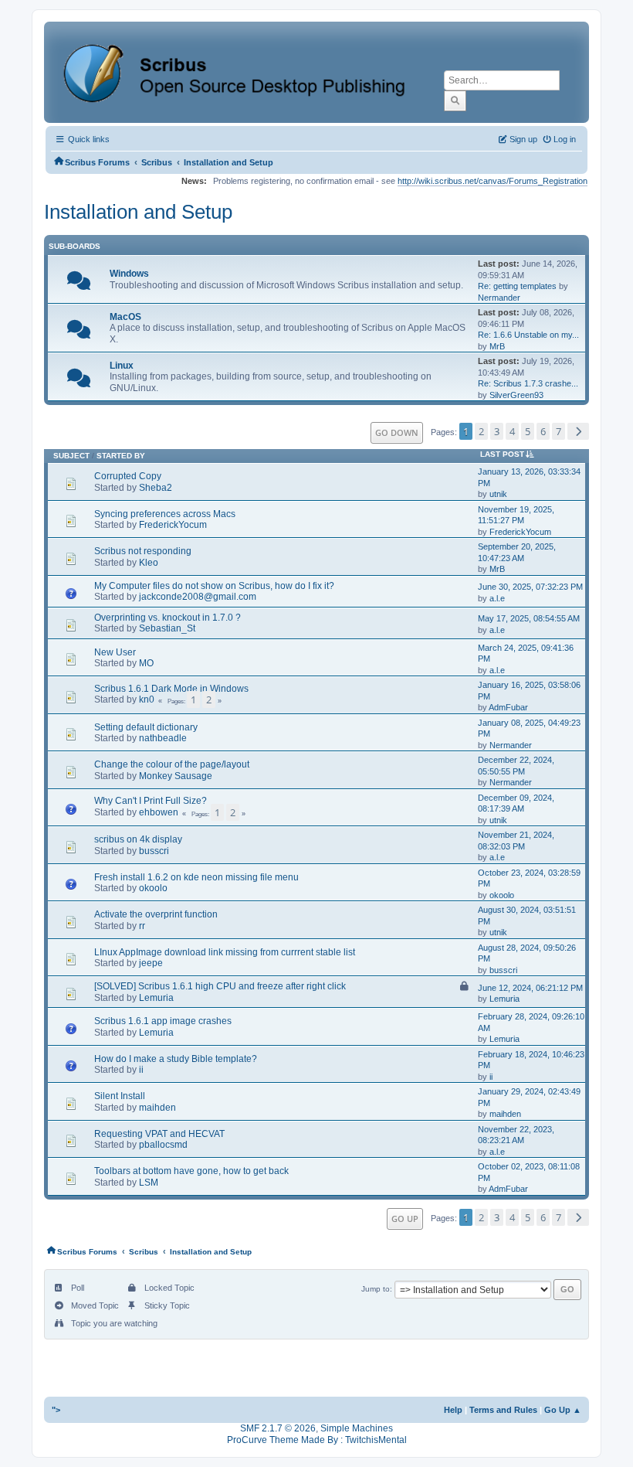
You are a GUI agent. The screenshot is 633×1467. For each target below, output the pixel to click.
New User (115, 652)
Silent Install (119, 1096)
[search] (455, 100)
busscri (154, 851)
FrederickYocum (173, 524)
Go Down (396, 432)
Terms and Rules (503, 1409)
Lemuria (156, 997)
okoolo (153, 888)
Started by (120, 455)
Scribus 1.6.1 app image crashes (163, 1021)
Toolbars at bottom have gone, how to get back (191, 1171)
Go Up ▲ (562, 1409)
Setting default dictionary (146, 727)
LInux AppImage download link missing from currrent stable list (224, 952)
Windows (129, 273)
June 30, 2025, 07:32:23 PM (530, 586)
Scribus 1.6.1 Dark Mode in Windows (171, 688)
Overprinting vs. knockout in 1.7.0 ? (167, 617)
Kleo (148, 562)
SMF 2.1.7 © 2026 (278, 1428)
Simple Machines (356, 1428)
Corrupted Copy (127, 476)
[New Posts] (78, 284)
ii (141, 1069)
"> (56, 1409)
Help (453, 1409)
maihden (157, 1107)
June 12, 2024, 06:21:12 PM (530, 987)
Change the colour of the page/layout (171, 764)
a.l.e (497, 598)
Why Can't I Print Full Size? (150, 800)
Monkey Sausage (175, 776)
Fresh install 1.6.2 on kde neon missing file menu (196, 877)
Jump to (375, 1289)
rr (142, 926)
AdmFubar (508, 707)
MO (146, 663)
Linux (122, 365)
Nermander (499, 297)
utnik (498, 494)
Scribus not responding (142, 551)
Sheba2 (155, 487)
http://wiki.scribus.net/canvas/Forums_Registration (492, 181)
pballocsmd (163, 1144)
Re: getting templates (517, 286)
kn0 (146, 699)
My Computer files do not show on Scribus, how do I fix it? (214, 585)
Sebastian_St (167, 628)
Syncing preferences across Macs (164, 514)
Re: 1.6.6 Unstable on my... (528, 334)
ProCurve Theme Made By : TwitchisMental (317, 1440)
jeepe (151, 963)
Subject (71, 455)
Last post (502, 454)
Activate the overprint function (156, 914)
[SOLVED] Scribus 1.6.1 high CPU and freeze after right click (220, 986)
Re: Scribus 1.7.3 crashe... (528, 383)
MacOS (125, 316)
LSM (148, 1182)
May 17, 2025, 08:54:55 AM (529, 618)
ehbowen (158, 812)
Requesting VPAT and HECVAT (159, 1133)
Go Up (404, 1218)
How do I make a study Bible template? (175, 1058)
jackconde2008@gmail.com (197, 596)
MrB (497, 346)
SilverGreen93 (516, 395)
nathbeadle (163, 738)
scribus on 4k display (138, 839)
